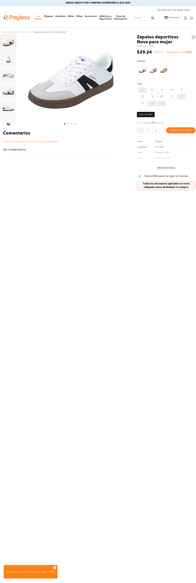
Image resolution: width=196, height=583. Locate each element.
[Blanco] (142, 73)
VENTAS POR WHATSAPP (175, 10)
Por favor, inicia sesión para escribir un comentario (59, 141)
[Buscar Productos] (153, 18)
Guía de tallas (146, 114)
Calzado (13, 32)
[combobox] (144, 18)
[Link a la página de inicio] (4, 32)
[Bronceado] (163, 73)
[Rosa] (153, 73)
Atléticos (25, 32)
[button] (142, 90)
